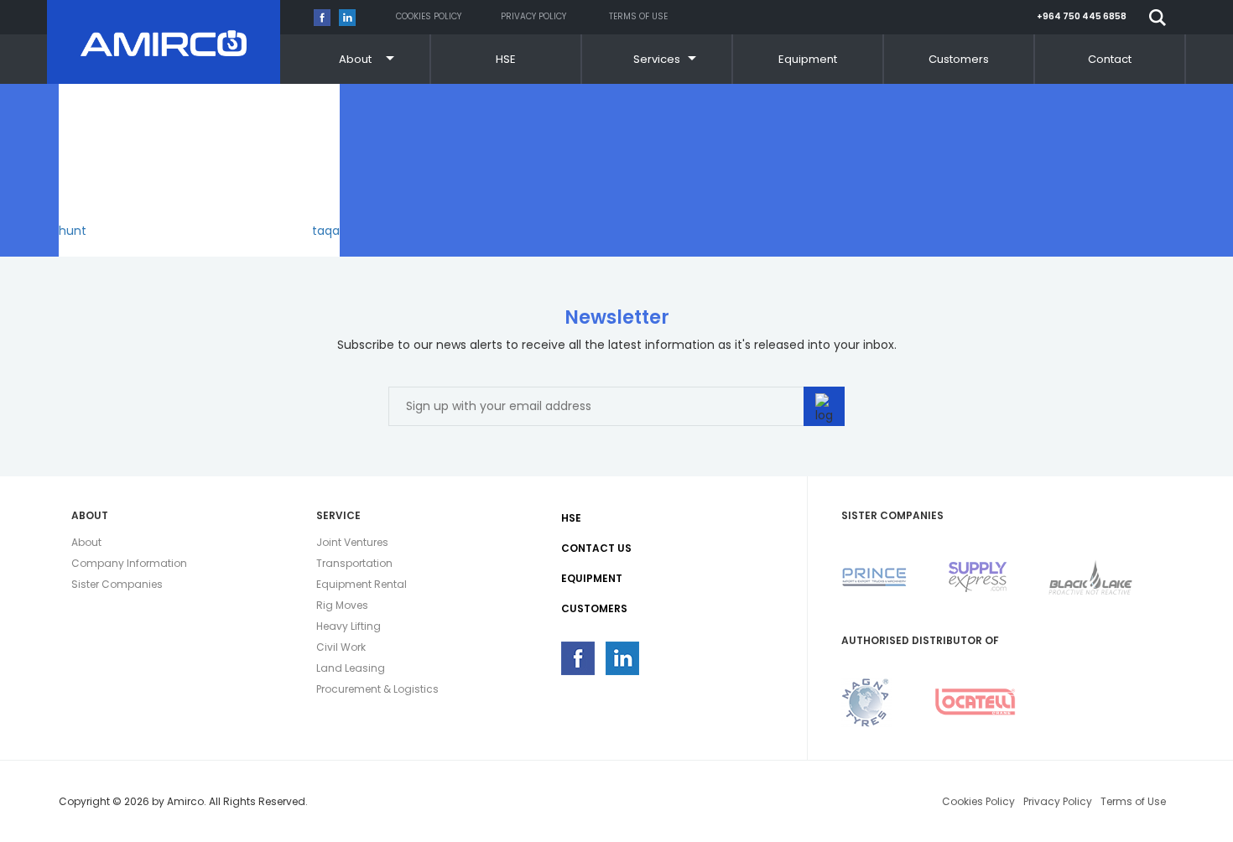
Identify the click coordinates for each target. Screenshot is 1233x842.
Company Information (129, 563)
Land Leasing (350, 668)
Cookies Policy (428, 16)
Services (656, 59)
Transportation (354, 563)
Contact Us (596, 548)
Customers (959, 59)
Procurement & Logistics (377, 689)
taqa (326, 230)
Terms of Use (638, 16)
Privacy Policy (533, 16)
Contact (1110, 59)
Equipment (807, 59)
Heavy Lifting (348, 626)
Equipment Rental (361, 584)
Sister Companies (117, 584)
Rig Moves (342, 605)
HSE (506, 59)
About (355, 59)
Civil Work (341, 647)
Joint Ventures (352, 542)
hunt (72, 230)
